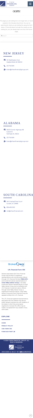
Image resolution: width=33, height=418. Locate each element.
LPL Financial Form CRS (16, 270)
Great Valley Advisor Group (10, 282)
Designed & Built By (11, 352)
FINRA (23, 279)
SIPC (26, 279)
